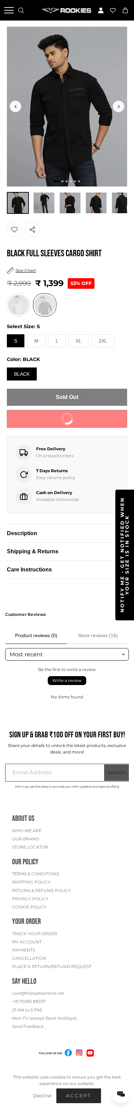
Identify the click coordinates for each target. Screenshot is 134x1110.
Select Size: (23, 326)
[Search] (21, 10)
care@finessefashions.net (38, 993)
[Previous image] (15, 106)
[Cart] (125, 10)
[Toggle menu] (8, 10)
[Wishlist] (113, 10)
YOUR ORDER (26, 921)
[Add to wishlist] (14, 229)
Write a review (67, 680)
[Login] (100, 10)
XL (78, 341)
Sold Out (67, 397)
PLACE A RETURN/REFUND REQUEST (51, 966)
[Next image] (118, 106)
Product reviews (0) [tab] (36, 635)
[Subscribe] (116, 772)
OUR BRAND (25, 838)
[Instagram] (79, 1053)
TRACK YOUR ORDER (34, 933)
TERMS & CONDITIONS (35, 873)
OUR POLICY (25, 862)
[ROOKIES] (67, 10)
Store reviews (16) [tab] (98, 635)
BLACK (22, 374)
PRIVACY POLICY (30, 898)
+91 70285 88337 (29, 1001)
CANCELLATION (29, 958)
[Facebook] (68, 1053)
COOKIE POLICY (29, 906)
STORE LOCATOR (30, 847)
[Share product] (32, 229)
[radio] (18, 305)
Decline (42, 1096)
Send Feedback (28, 1026)
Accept (78, 1096)
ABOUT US (23, 818)
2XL (103, 341)
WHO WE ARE (27, 830)
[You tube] (90, 1053)
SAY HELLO (24, 981)
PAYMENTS (23, 950)
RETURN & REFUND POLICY (41, 890)
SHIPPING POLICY (31, 882)
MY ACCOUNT (27, 941)
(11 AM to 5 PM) (27, 1009)
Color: (23, 359)
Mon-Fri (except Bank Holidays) (44, 1018)
